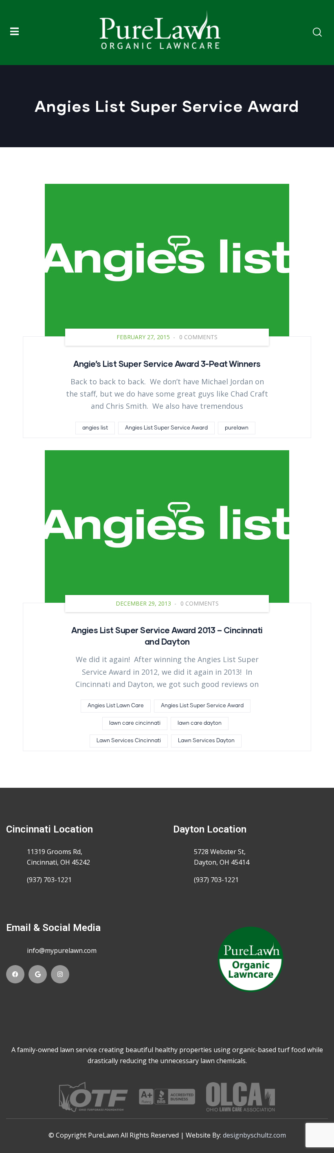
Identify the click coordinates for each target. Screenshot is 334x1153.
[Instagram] (60, 974)
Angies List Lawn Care (116, 705)
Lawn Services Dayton (206, 740)
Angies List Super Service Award (166, 428)
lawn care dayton (200, 723)
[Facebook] (15, 974)
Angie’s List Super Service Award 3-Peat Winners (167, 363)
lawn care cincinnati (134, 723)
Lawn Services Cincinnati (129, 740)
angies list (95, 428)
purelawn (236, 428)
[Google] (38, 974)
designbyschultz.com (254, 1135)
